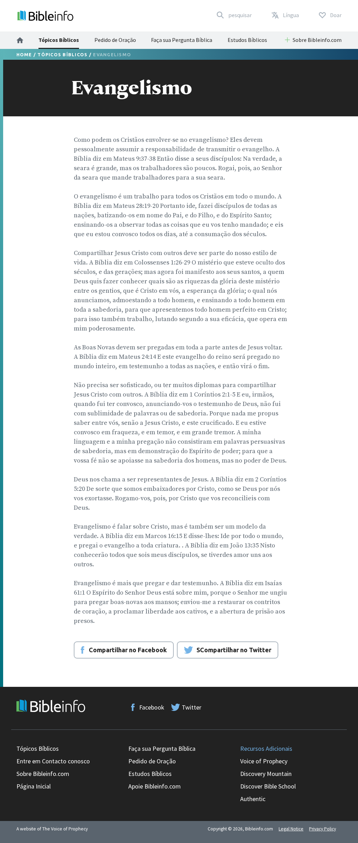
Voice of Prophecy (263, 761)
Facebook (151, 707)
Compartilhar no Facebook (128, 649)
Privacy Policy (322, 829)
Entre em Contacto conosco (53, 761)
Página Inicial (33, 786)
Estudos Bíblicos (247, 39)
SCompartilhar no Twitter (233, 649)
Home (24, 54)
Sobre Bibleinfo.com (42, 774)
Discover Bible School (268, 786)
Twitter (191, 707)
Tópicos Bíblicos (58, 39)
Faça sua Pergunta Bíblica (181, 39)
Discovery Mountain (266, 774)
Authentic (252, 799)
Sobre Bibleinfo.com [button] (317, 39)
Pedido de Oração (115, 39)
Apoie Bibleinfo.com (154, 786)
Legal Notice (291, 829)
